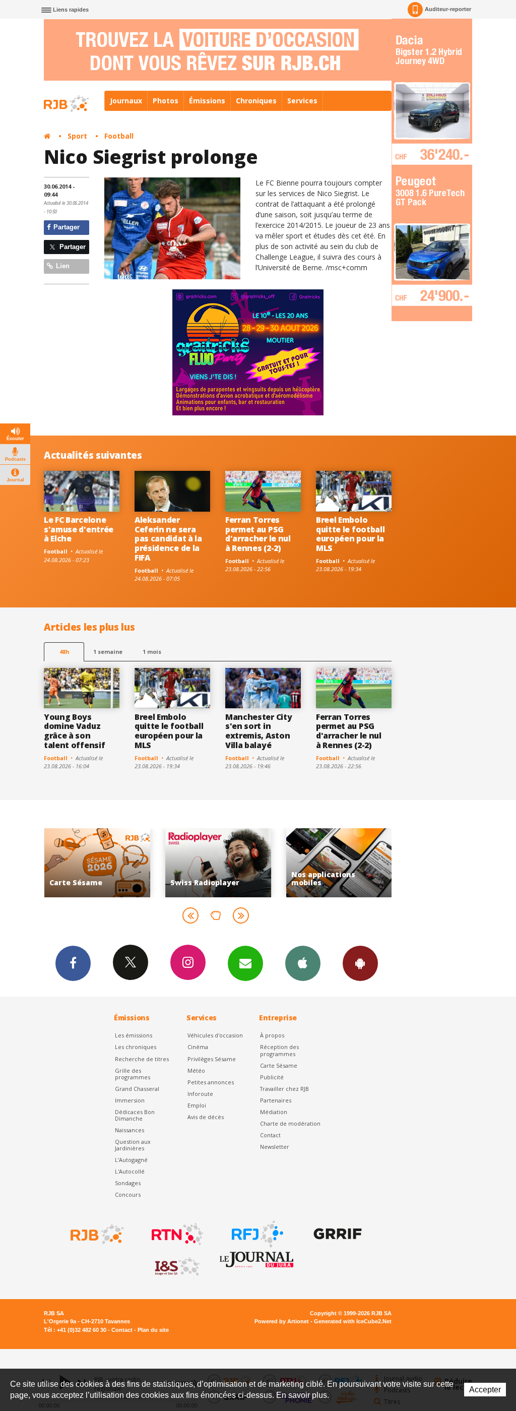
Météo (196, 1070)
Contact (270, 1135)
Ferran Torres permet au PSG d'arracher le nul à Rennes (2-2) (258, 534)
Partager (65, 227)
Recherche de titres (142, 1059)
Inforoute (200, 1093)
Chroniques (256, 100)
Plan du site (153, 1330)
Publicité (272, 1077)
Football (119, 136)
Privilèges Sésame (211, 1059)
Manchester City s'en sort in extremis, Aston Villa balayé (258, 731)
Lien (62, 266)
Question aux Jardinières (133, 1144)
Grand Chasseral (137, 1088)
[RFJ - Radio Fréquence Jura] (256, 1234)
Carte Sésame (278, 1065)
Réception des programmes (279, 1050)
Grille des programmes (132, 1073)
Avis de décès (205, 1117)
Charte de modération (290, 1123)
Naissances (129, 1130)
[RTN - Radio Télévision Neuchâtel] (176, 1234)
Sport (77, 136)
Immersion (130, 1100)
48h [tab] (64, 651)
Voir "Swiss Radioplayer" (218, 862)
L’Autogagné (131, 1159)
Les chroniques (135, 1047)
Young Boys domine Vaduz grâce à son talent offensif (74, 731)
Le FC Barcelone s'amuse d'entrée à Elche (78, 529)
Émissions (207, 100)
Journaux (126, 100)
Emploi (196, 1105)
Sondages (128, 1183)
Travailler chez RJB (284, 1088)
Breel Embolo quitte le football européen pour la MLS (350, 534)
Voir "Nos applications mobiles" (339, 862)
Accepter (485, 1389)
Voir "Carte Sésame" (97, 862)
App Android (360, 963)
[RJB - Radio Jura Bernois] (96, 1234)
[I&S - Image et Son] (176, 1267)
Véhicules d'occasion (215, 1035)
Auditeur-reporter (448, 9)
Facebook (73, 963)
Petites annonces (210, 1082)
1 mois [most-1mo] (152, 651)
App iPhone (302, 963)
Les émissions (133, 1035)
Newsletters (245, 963)
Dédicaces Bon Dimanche (135, 1115)
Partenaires (275, 1100)
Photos (165, 100)
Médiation (273, 1112)
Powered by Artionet (281, 1321)
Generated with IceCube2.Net (353, 1321)
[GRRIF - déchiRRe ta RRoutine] (336, 1234)
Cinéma (197, 1047)
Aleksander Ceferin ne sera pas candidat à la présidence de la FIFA (168, 539)
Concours (128, 1194)
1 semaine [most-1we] (107, 651)
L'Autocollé (130, 1171)
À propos (272, 1035)
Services (302, 100)
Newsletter (274, 1146)
